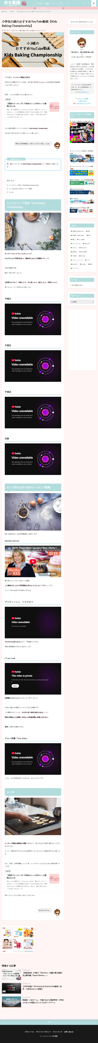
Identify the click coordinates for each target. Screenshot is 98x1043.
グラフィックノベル (77, 260)
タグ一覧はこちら (77, 285)
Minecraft (86, 243)
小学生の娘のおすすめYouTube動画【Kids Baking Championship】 (34, 11)
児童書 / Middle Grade (78, 231)
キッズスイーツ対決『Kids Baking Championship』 (23, 185)
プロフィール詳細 (83, 98)
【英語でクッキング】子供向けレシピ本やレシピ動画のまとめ (26, 104)
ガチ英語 (55, 1036)
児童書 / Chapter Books (78, 235)
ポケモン (74, 247)
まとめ (10, 192)
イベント (67, 3)
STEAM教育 (31, 30)
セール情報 (81, 239)
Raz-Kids (83, 256)
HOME (5, 11)
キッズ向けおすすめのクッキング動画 (19, 188)
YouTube (37, 30)
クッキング (43, 30)
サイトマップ (57, 1032)
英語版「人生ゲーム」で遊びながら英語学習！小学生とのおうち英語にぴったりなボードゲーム (43, 1001)
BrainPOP (74, 264)
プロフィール (29, 1032)
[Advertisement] (48, 938)
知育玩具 (74, 252)
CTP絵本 (74, 256)
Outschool (83, 247)
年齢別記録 (39, 3)
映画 (91, 264)
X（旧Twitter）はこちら (83, 103)
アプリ (88, 260)
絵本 (89, 235)
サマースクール (76, 243)
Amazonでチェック (83, 92)
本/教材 (47, 3)
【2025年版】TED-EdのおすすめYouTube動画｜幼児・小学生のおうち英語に (42, 987)
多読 (89, 231)
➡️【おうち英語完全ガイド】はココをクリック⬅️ (49, 8)
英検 (61, 3)
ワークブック (75, 268)
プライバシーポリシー (43, 1032)
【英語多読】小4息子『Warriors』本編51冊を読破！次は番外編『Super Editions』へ (42, 974)
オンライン (54, 3)
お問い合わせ (83, 101)
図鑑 (73, 239)
